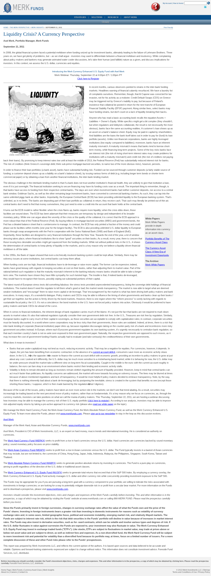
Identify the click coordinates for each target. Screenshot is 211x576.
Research (113, 17)
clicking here (178, 561)
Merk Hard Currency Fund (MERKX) (26, 440)
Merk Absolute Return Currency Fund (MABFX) (32, 463)
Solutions (96, 17)
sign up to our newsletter (103, 413)
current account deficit (104, 352)
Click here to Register (88, 78)
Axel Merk (8, 419)
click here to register (98, 400)
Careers (13, 572)
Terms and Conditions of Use (185, 572)
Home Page (6, 570)
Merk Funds (17, 570)
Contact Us (23, 572)
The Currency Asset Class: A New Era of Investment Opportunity (157, 252)
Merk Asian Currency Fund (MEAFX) (26, 450)
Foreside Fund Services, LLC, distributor (26, 563)
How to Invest (178, 3)
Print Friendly (168, 27)
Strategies (80, 17)
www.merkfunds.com (71, 413)
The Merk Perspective (20, 27)
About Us (5, 572)
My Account (167, 3)
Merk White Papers (155, 264)
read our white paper (103, 404)
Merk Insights (37, 27)
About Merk (130, 17)
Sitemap (206, 570)
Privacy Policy (204, 572)
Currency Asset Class (33, 570)
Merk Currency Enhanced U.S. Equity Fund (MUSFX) (35, 472)
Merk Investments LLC (192, 570)
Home (5, 27)
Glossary (105, 22)
